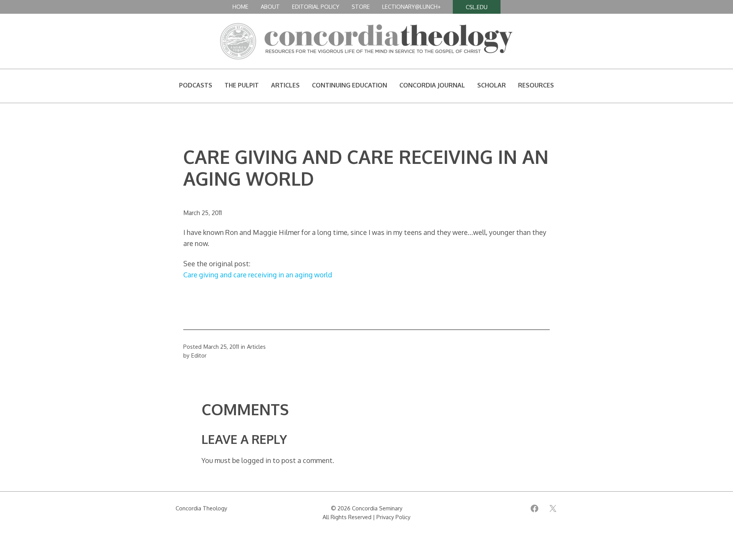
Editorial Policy (315, 6)
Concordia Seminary (377, 508)
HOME (240, 6)
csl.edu (477, 6)
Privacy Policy (393, 516)
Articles (256, 346)
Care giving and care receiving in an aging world (257, 274)
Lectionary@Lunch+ (411, 6)
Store (361, 6)
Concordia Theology (201, 508)
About (270, 6)
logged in (256, 460)
